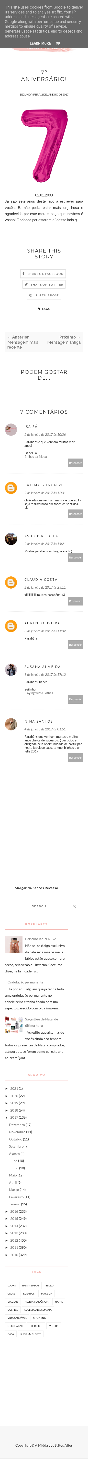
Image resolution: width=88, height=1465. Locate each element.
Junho (13, 1168)
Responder (75, 462)
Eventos (28, 1293)
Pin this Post (47, 295)
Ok (58, 43)
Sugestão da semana (38, 1309)
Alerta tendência (36, 1301)
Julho (13, 1161)
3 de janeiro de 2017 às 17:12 (45, 674)
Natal (59, 1301)
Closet (12, 1293)
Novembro (17, 1132)
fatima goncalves (45, 485)
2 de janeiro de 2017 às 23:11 (45, 587)
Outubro (15, 1139)
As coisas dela (41, 535)
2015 (14, 1218)
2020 (14, 1096)
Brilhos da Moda (35, 457)
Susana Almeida (42, 666)
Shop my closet (31, 1333)
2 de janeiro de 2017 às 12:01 (45, 493)
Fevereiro (16, 1197)
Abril (13, 1182)
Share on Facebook (45, 274)
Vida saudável (17, 1317)
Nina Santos (38, 721)
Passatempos (30, 1285)
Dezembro (17, 1125)
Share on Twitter (47, 284)
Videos (53, 1325)
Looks (12, 1285)
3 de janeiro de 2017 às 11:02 (45, 631)
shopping (39, 1317)
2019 (14, 1103)
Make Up (46, 1293)
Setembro (16, 1146)
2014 (14, 1226)
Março (14, 1189)
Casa (11, 1333)
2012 (14, 1240)
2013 (14, 1233)
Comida (13, 1309)
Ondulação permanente (25, 982)
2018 (14, 1110)
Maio (13, 1175)
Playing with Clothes (38, 693)
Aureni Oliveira (42, 623)
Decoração (15, 1325)
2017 (14, 1117)
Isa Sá (31, 426)
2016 (14, 1211)
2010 (14, 1255)
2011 (14, 1247)
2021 (14, 1088)
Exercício (36, 1325)
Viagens (13, 1301)
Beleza (49, 1285)
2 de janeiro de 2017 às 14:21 (45, 544)
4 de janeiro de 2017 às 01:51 (45, 729)
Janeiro (14, 1204)
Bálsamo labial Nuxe (40, 939)
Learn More (40, 43)
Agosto (14, 1153)
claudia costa (41, 579)
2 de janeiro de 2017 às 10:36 (45, 434)
